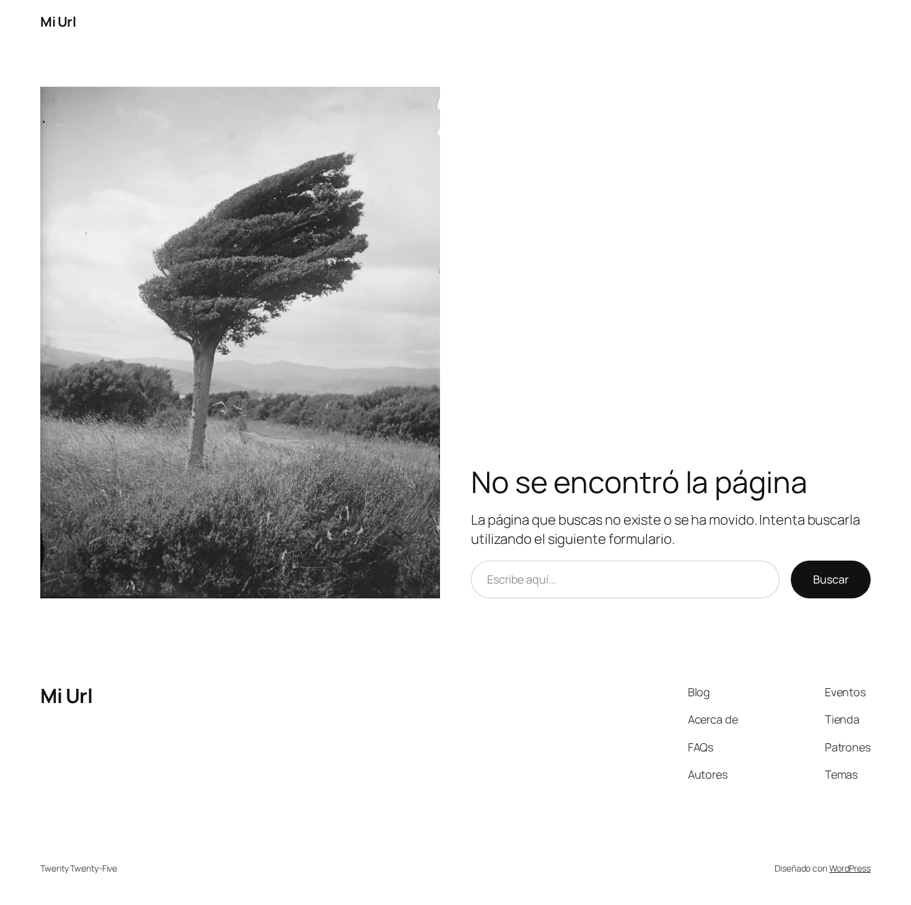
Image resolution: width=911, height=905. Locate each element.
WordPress (850, 868)
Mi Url (58, 21)
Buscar (830, 579)
